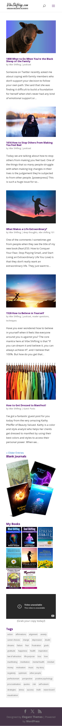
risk (34, 684)
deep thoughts (30, 232)
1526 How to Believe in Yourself (25, 313)
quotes (27, 684)
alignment (33, 634)
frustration (36, 645)
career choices (13, 640)
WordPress (33, 721)
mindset (50, 662)
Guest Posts (29, 408)
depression (37, 640)
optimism (23, 673)
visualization (12, 695)
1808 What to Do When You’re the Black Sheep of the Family (29, 60)
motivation (20, 667)
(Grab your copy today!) (31, 621)
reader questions (40, 316)
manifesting (12, 662)
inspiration (43, 651)
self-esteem (44, 684)
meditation (25, 662)
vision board (49, 689)
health (32, 651)
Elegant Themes (32, 717)
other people (35, 673)
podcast (27, 64)
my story (40, 667)
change (26, 640)
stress (21, 689)
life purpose (29, 656)
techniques (11, 320)
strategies (11, 689)
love (46, 656)
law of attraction (14, 656)
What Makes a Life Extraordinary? (26, 229)
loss (39, 656)
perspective (27, 678)
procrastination (14, 684)
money (10, 667)
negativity (11, 673)
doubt (47, 640)
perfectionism (13, 678)
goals (46, 645)
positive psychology (43, 678)
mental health (38, 662)
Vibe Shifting (15, 64)
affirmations (21, 634)
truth (39, 689)
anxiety (43, 634)
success (30, 689)
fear (27, 645)
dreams (10, 645)
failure (19, 645)
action (10, 634)
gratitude (11, 651)
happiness (22, 651)
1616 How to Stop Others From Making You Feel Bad (29, 144)
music (30, 667)
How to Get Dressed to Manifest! (26, 405)
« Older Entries (15, 452)
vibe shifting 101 (46, 232)
